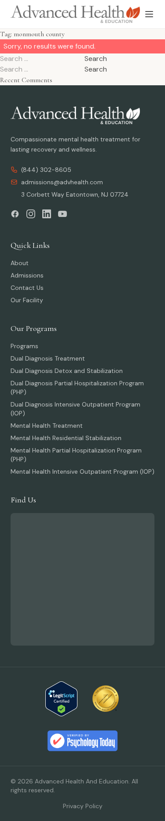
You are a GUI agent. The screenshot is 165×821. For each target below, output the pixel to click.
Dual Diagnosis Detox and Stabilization (67, 371)
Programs (24, 346)
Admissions (27, 275)
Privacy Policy (83, 806)
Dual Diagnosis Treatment (48, 358)
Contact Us (27, 288)
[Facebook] (15, 213)
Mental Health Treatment (47, 426)
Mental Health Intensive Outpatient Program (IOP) (82, 471)
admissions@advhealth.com (62, 182)
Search (95, 58)
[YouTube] (62, 213)
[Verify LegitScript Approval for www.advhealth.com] (61, 698)
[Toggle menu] (149, 14)
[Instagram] (30, 213)
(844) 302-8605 (46, 170)
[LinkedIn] (46, 213)
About (20, 263)
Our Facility (27, 300)
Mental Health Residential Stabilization (66, 438)
